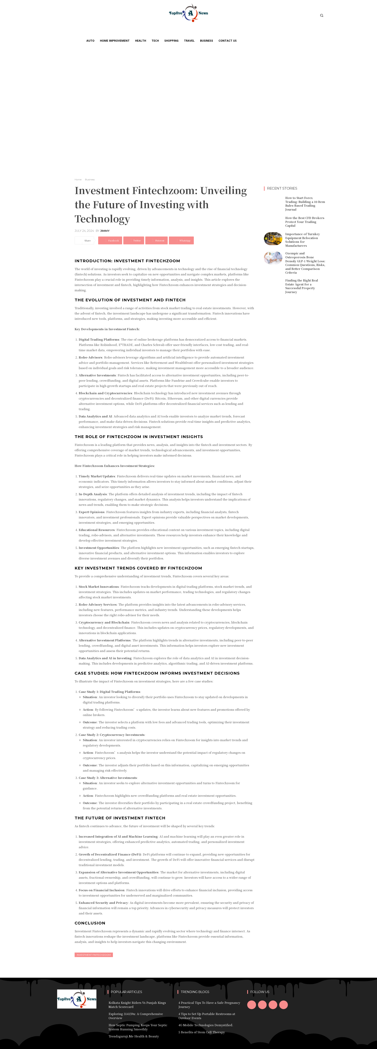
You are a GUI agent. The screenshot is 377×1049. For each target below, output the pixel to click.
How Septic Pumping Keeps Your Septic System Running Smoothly (138, 1027)
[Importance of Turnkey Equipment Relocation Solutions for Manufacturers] (273, 238)
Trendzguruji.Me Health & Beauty (134, 1036)
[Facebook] (251, 1004)
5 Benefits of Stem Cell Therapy (201, 1032)
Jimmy (105, 230)
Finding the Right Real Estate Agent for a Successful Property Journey (301, 286)
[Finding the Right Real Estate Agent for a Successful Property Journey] (273, 285)
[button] (321, 15)
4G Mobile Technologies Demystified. (205, 1025)
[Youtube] (283, 1004)
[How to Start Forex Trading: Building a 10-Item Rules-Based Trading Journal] (273, 202)
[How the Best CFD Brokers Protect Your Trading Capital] (273, 221)
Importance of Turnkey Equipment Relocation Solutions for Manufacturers (302, 240)
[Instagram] (262, 1004)
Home (78, 179)
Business (90, 179)
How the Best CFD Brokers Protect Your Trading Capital (304, 221)
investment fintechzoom (94, 954)
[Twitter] (273, 1004)
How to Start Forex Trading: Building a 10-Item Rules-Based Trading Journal (305, 203)
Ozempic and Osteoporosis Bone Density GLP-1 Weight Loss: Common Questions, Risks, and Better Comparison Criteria (305, 262)
